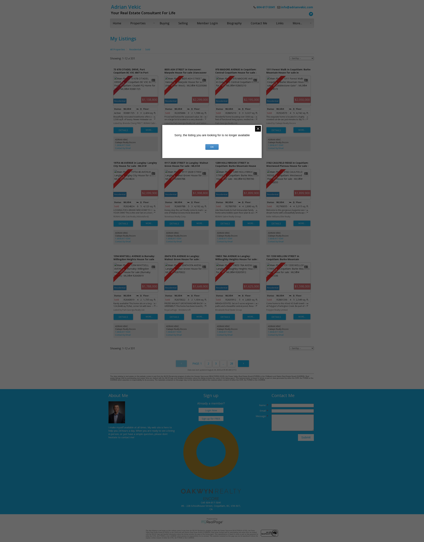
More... (297, 23)
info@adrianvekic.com (297, 7)
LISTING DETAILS (123, 130)
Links (280, 23)
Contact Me (259, 23)
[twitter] (310, 13)
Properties (138, 23)
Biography (234, 23)
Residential (135, 49)
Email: (263, 410)
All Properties (117, 49)
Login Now (211, 410)
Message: (261, 416)
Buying (164, 23)
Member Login (207, 23)
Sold (147, 49)
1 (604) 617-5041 (123, 145)
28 (231, 363)
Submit (306, 437)
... (223, 363)
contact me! (127, 437)
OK (212, 146)
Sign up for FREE (211, 418)
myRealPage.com (212, 522)
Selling (183, 23)
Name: (263, 405)
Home (117, 23)
